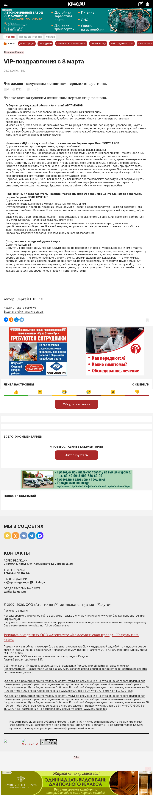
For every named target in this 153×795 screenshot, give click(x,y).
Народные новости (30, 36)
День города (26, 43)
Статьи (50, 36)
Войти (147, 4)
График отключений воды (71, 43)
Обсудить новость (76, 404)
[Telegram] (21, 319)
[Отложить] (28, 89)
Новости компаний (20, 496)
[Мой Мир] (16, 319)
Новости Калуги (14, 52)
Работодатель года (121, 43)
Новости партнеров (101, 721)
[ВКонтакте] (6, 319)
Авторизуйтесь (76, 455)
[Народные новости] (140, 3)
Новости (9, 36)
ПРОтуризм (45, 43)
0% (15, 391)
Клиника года (98, 43)
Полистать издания (16, 610)
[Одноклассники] (11, 319)
